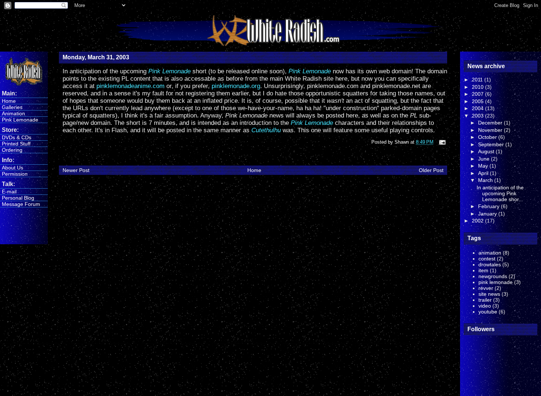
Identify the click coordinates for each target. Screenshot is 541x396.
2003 (478, 116)
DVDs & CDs (16, 137)
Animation (13, 113)
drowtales (489, 264)
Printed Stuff (16, 144)
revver (485, 288)
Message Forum (21, 204)
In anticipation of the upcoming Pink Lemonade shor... (500, 193)
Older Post (431, 170)
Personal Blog (18, 198)
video (484, 306)
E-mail (9, 192)
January (488, 214)
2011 (478, 80)
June (484, 159)
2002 (478, 221)
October (488, 137)
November (491, 130)
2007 (478, 94)
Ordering (12, 150)
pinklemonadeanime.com (130, 86)
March (486, 180)
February (489, 206)
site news (489, 294)
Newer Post (76, 170)
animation (489, 253)
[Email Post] (441, 142)
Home (9, 101)
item (483, 270)
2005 (478, 101)
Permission (15, 174)
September (491, 144)
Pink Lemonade (20, 120)
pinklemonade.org (236, 86)
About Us (12, 168)
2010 (478, 87)
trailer (485, 300)
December (491, 123)
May (483, 166)
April (484, 173)
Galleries (12, 107)
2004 (478, 108)
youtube (487, 312)
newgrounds (492, 276)
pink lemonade (495, 282)
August (487, 151)
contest (486, 259)
